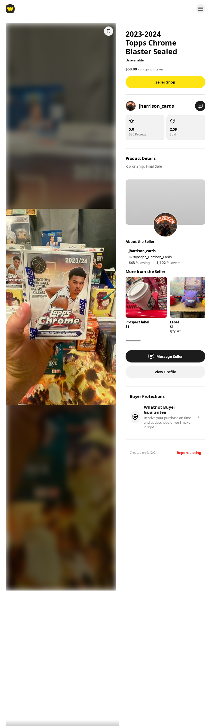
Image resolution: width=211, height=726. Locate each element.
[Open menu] (200, 8)
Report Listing (189, 452)
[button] (200, 106)
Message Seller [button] (169, 356)
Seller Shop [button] (165, 82)
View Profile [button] (165, 371)
